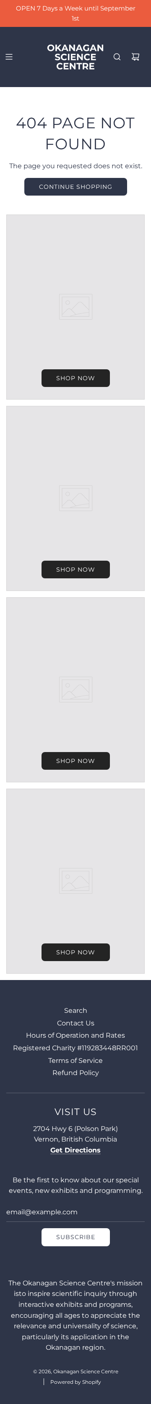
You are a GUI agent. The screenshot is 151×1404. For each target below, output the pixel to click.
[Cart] (135, 57)
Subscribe (75, 1237)
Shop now (75, 378)
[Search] (117, 57)
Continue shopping (75, 187)
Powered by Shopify (75, 1382)
